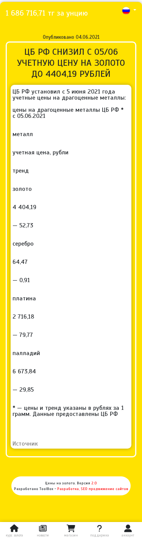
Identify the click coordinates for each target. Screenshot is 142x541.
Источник (25, 443)
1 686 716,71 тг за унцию (47, 13)
